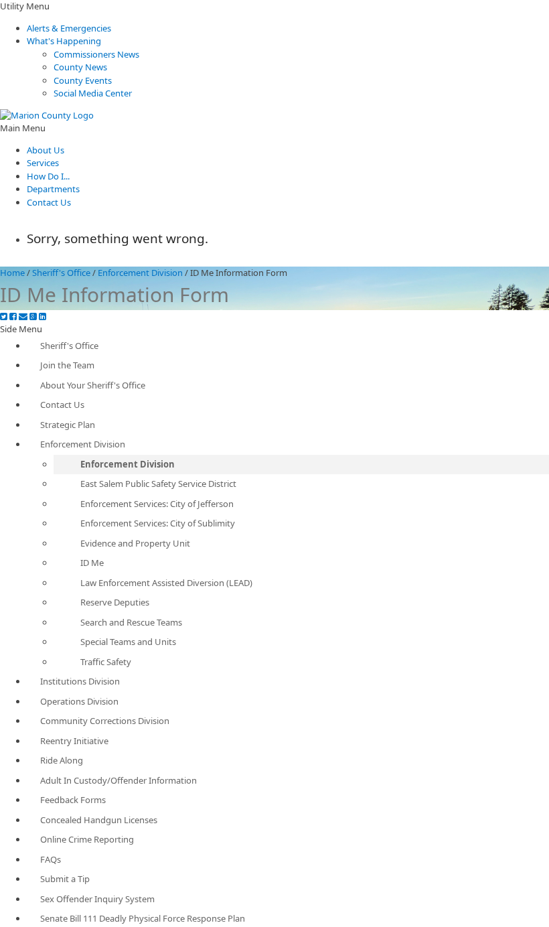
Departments (53, 189)
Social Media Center (93, 93)
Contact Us (49, 202)
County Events (83, 80)
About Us (45, 150)
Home (12, 273)
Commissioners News (96, 54)
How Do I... (48, 176)
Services (43, 163)
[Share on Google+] (33, 316)
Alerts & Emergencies (69, 28)
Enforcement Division (140, 273)
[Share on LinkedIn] (42, 316)
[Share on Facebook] (13, 316)
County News (80, 67)
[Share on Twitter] (3, 316)
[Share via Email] (23, 316)
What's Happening (64, 41)
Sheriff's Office (61, 273)
